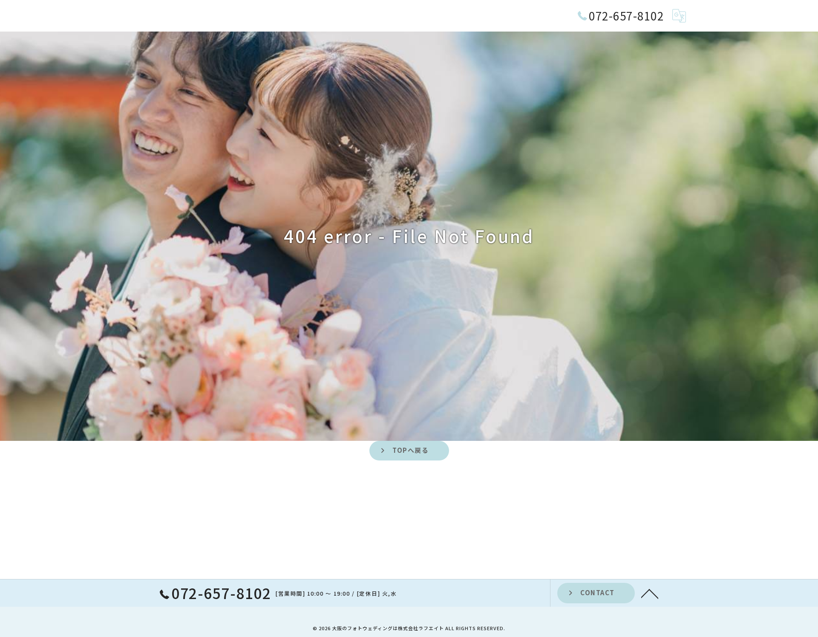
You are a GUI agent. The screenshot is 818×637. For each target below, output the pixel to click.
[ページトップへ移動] (649, 593)
